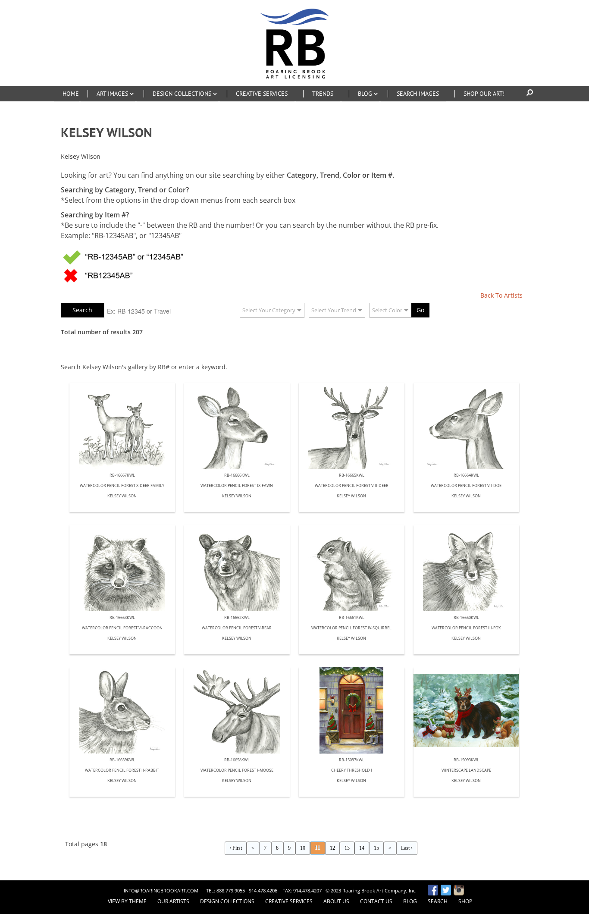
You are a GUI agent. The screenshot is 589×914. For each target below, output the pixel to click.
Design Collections (227, 901)
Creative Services (289, 901)
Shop (465, 901)
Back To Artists (501, 295)
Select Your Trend (333, 310)
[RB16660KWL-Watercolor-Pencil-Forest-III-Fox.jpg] (466, 568)
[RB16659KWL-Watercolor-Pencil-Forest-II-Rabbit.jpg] (122, 710)
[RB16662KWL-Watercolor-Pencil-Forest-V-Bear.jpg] (237, 568)
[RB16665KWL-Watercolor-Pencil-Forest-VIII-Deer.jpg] (351, 426)
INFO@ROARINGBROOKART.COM (161, 890)
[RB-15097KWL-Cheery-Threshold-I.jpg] (351, 710)
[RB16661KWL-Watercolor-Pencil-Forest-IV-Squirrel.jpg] (351, 568)
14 (361, 848)
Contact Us (376, 901)
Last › (407, 848)
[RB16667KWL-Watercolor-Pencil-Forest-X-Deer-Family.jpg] (122, 426)
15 (376, 848)
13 (347, 848)
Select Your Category (268, 310)
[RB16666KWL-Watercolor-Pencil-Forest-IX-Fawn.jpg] (237, 426)
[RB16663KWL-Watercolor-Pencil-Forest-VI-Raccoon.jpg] (122, 568)
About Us (336, 901)
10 (302, 848)
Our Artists (173, 901)
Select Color (387, 310)
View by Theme (127, 901)
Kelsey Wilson (122, 496)
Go (420, 310)
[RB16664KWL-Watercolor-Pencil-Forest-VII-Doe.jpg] (466, 426)
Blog (410, 901)
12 (332, 848)
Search (438, 901)
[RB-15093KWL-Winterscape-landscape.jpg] (466, 710)
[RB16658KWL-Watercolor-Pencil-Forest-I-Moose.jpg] (237, 710)
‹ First (235, 848)
